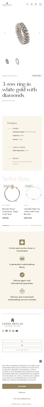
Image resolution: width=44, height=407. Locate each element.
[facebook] (7, 331)
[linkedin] (13, 331)
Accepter (22, 386)
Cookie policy (16, 404)
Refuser (22, 392)
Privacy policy (26, 404)
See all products (36, 225)
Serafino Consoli (9, 76)
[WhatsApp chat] (3, 331)
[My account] (32, 4)
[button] (40, 361)
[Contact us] (22, 345)
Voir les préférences (22, 399)
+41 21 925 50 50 (22, 350)
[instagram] (10, 331)
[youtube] (17, 331)
